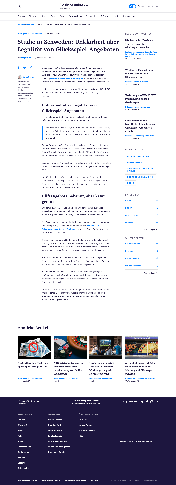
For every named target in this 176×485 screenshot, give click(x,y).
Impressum (95, 480)
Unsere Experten (86, 425)
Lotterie (115, 16)
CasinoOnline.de (132, 243)
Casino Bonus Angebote (59, 446)
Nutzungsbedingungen (27, 480)
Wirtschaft (33, 16)
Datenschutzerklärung (51, 480)
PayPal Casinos (132, 258)
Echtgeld (129, 251)
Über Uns (83, 419)
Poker (53, 16)
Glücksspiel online (138, 157)
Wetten (152, 54)
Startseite (21, 24)
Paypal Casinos (55, 419)
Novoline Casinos (133, 265)
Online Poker (134, 163)
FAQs (81, 436)
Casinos (21, 16)
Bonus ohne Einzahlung (140, 177)
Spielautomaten (55, 436)
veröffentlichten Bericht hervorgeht (67, 78)
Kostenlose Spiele (56, 452)
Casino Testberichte (57, 441)
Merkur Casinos (55, 430)
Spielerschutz (129, 16)
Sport (62, 16)
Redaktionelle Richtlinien (75, 480)
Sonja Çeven (26, 57)
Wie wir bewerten (87, 430)
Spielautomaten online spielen (140, 170)
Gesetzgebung (75, 16)
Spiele (44, 16)
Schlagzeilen (91, 16)
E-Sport (104, 16)
